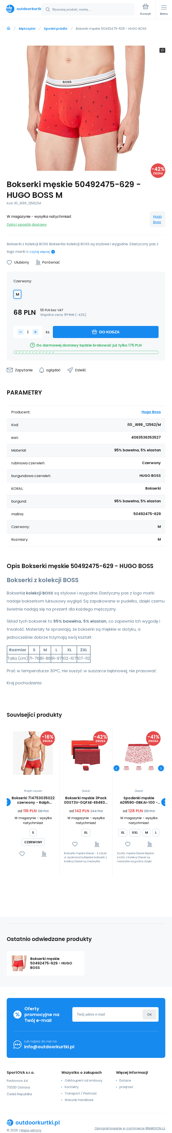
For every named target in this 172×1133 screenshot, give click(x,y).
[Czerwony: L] (126, 768)
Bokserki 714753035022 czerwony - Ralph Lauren (33, 800)
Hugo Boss (157, 219)
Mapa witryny (31, 1130)
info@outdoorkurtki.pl (49, 1047)
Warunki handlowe (79, 1100)
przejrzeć (126, 1087)
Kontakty (72, 1087)
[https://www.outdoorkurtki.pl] (8, 28)
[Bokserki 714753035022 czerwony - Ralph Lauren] (33, 753)
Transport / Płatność (81, 1093)
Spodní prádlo (55, 28)
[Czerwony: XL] (86, 768)
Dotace (125, 1080)
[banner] (21, 8)
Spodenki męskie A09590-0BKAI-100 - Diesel (139, 800)
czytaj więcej (40, 251)
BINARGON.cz (155, 1128)
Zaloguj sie (149, 1014)
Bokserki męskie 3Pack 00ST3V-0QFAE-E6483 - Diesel (86, 800)
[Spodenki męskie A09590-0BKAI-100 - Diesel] (139, 753)
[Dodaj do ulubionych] (22, 853)
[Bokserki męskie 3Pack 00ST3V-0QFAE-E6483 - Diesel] (86, 753)
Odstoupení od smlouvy (83, 1080)
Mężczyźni (27, 28)
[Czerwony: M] (138, 768)
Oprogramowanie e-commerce (120, 1128)
